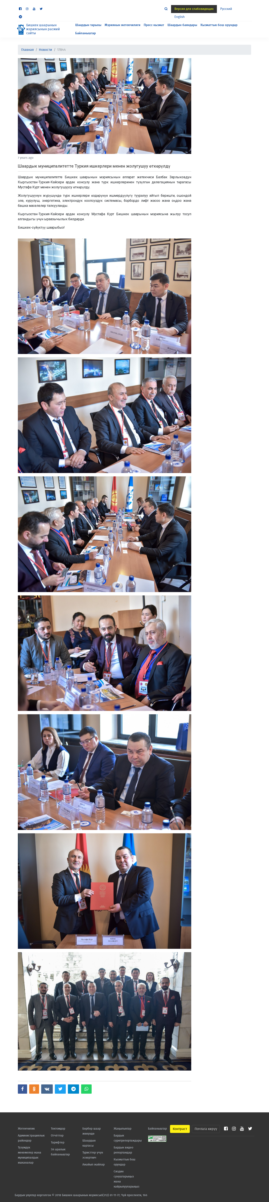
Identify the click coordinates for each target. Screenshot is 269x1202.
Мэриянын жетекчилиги (122, 25)
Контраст (180, 1129)
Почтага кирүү (206, 1129)
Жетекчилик (26, 1128)
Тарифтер (57, 1142)
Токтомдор (58, 1128)
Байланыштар (85, 33)
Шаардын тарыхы (88, 25)
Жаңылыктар (122, 1128)
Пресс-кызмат (154, 25)
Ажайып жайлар (93, 1164)
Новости (45, 49)
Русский (226, 8)
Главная (27, 49)
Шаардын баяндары (182, 25)
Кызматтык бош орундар (218, 25)
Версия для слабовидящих (194, 8)
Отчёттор (57, 1135)
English (179, 16)
